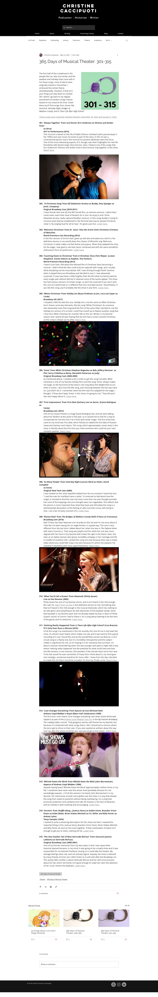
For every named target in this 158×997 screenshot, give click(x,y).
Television (76, 40)
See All (127, 905)
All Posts (31, 40)
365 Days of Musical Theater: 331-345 (110, 932)
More (108, 40)
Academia (97, 40)
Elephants (42, 40)
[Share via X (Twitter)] (45, 887)
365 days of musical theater (51, 874)
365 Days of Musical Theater (57, 879)
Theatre (87, 40)
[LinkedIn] (124, 984)
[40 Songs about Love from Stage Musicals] (44, 918)
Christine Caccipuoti (78, 8)
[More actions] (117, 55)
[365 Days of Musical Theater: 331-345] (113, 918)
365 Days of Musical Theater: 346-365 (75, 932)
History (65, 40)
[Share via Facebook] (40, 887)
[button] (127, 40)
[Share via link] (56, 887)
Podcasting (55, 40)
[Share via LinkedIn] (51, 887)
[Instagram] (119, 984)
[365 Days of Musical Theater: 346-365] (79, 918)
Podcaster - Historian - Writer (79, 17)
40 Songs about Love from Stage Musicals (43, 932)
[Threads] (113, 984)
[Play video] (79, 177)
